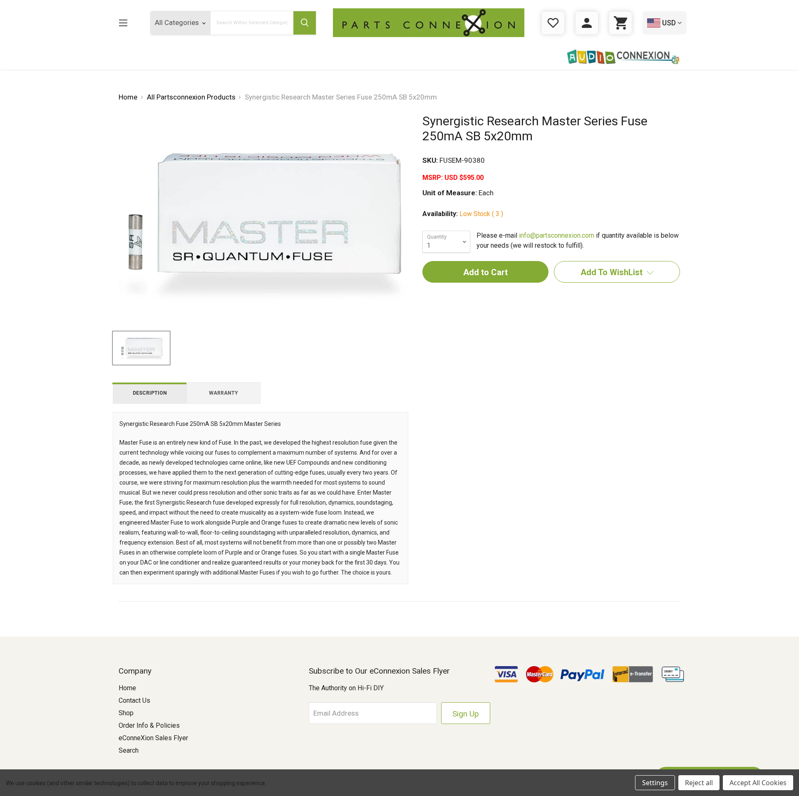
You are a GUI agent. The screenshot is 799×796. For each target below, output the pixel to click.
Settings (655, 782)
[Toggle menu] (123, 22)
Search (129, 750)
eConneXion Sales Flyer (153, 738)
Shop (126, 713)
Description (150, 393)
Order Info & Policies (149, 725)
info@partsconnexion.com (556, 235)
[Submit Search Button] (304, 23)
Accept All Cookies (758, 782)
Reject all (699, 782)
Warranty (223, 393)
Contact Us (134, 700)
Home (127, 688)
